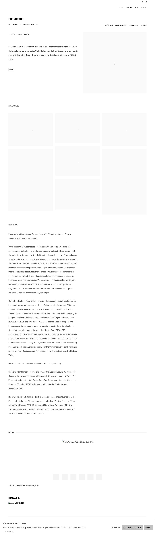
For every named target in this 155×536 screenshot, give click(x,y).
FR (142, 2)
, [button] (56, 477)
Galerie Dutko (33, 8)
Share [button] (11, 69)
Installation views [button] (120, 25)
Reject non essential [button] (132, 528)
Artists (121, 8)
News (136, 8)
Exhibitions (129, 8)
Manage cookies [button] (115, 528)
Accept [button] (148, 528)
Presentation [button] (108, 25)
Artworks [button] (144, 25)
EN (146, 2)
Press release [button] (133, 25)
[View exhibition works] (115, 34)
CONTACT (143, 8)
